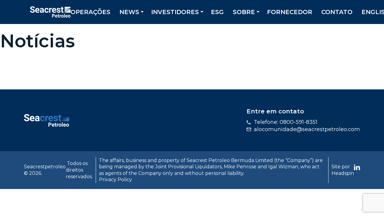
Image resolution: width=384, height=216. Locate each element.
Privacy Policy (115, 179)
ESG (217, 12)
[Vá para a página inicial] (46, 120)
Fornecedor (289, 12)
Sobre (244, 12)
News (129, 12)
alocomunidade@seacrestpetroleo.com (307, 129)
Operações (90, 12)
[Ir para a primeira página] (50, 11)
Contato (336, 12)
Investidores (175, 12)
